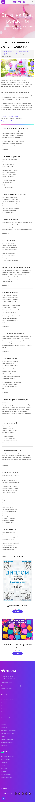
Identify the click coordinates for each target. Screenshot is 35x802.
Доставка (4, 768)
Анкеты (3, 736)
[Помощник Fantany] (3, 798)
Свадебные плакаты (7, 742)
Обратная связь (7, 682)
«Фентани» (10, 789)
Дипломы (4, 712)
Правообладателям (6, 777)
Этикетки (3, 715)
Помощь (3, 771)
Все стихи (11, 51)
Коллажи (3, 724)
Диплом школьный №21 (17, 606)
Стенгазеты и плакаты (7, 700)
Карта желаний (5, 718)
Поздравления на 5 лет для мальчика (11, 121)
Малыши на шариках (7, 739)
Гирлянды (3, 703)
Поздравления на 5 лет (12, 54)
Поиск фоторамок (6, 774)
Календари (4, 727)
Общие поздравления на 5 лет (9, 116)
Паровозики (4, 709)
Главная (4, 51)
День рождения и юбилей (8, 730)
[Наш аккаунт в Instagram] (30, 793)
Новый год (4, 745)
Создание (4, 762)
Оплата (3, 765)
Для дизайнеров (5, 759)
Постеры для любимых (7, 733)
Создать (17, 611)
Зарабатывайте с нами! (7, 756)
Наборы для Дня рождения (9, 706)
